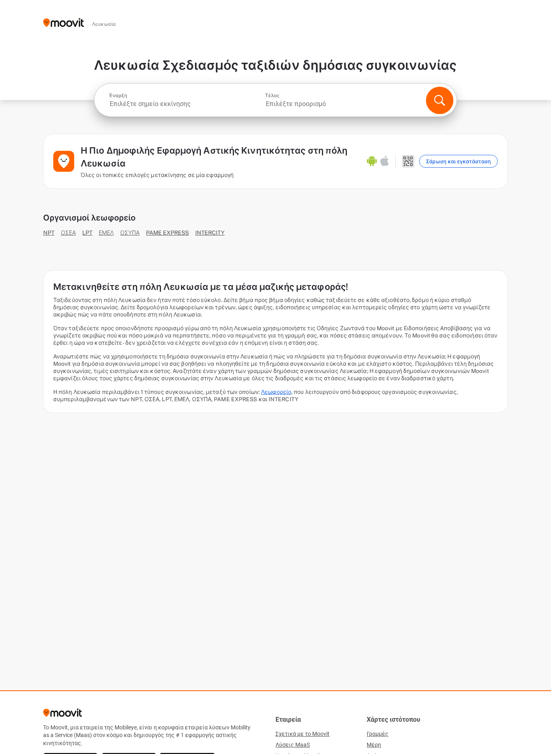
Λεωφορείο (276, 392)
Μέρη (374, 745)
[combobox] (186, 104)
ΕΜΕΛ (106, 232)
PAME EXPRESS (167, 232)
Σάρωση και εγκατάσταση (458, 161)
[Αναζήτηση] (439, 100)
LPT (87, 232)
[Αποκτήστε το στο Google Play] (372, 161)
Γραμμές (377, 734)
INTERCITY (210, 232)
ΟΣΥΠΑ (130, 232)
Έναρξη (118, 95)
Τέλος (272, 95)
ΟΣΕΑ (68, 232)
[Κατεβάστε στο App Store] (385, 161)
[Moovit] (63, 23)
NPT (48, 232)
